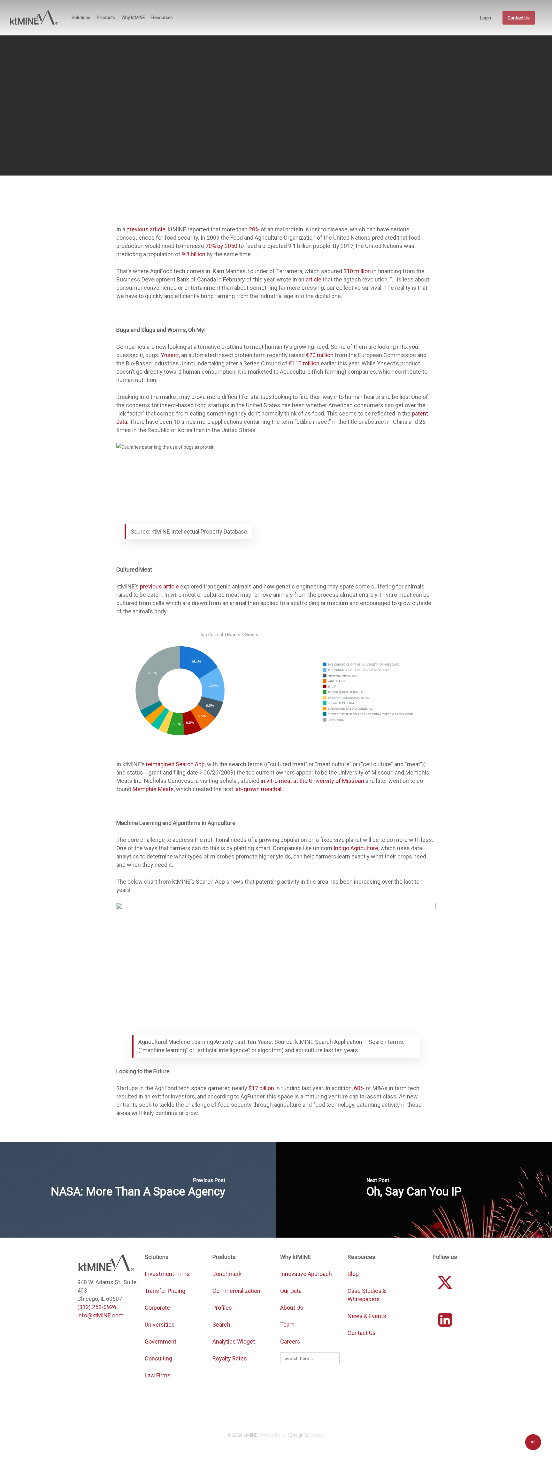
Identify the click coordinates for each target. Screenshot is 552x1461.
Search (221, 1324)
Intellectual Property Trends (246, 125)
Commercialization (237, 1290)
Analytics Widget (233, 1341)
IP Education (298, 125)
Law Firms (158, 1375)
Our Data (291, 1290)
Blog (353, 1273)
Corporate (157, 1307)
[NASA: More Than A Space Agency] (138, 1190)
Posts (327, 125)
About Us (291, 1307)
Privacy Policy (273, 1435)
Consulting (158, 1358)
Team (287, 1324)
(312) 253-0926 (96, 1307)
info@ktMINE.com (100, 1315)
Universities (160, 1324)
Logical (317, 1435)
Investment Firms (167, 1273)
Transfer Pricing (165, 1290)
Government (160, 1341)
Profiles (222, 1307)
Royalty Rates (229, 1358)
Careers (290, 1341)
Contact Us (362, 1333)
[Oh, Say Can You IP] (414, 1190)
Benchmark (226, 1273)
